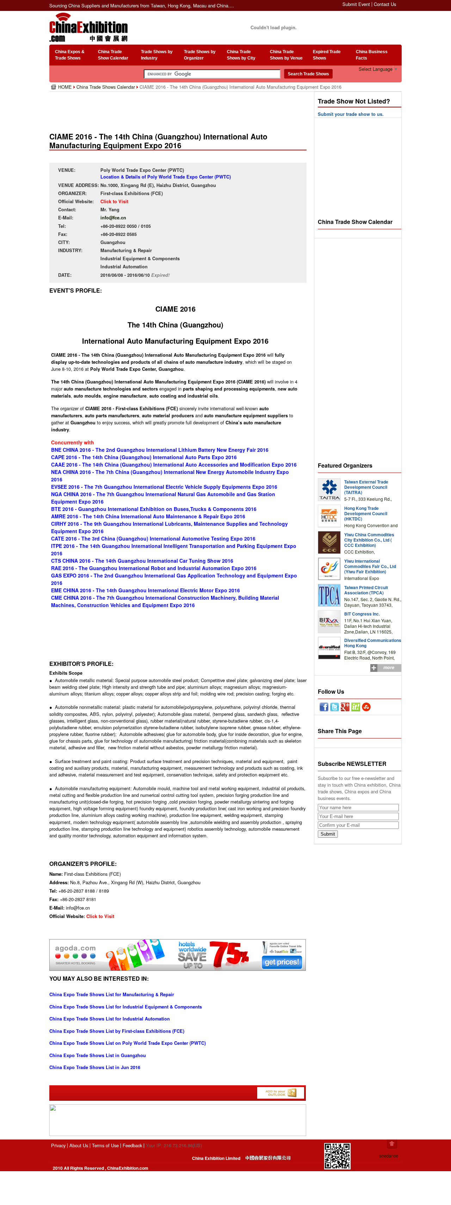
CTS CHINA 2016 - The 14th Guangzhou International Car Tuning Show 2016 (142, 560)
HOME (65, 86)
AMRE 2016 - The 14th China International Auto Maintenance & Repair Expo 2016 (148, 516)
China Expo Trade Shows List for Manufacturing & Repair (111, 994)
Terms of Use (105, 1145)
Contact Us (385, 4)
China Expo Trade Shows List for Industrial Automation (109, 1019)
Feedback (132, 1145)
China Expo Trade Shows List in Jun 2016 (94, 1067)
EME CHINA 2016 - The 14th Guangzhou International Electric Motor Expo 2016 (145, 590)
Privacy (58, 1145)
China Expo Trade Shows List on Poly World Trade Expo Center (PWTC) (127, 1043)
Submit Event (356, 4)
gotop (392, 1144)
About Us (78, 1145)
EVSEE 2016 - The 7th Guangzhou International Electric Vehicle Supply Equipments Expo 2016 (164, 486)
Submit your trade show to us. (351, 114)
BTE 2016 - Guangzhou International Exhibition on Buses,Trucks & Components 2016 (154, 508)
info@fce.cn (113, 217)
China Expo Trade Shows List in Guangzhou (97, 1055)
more (388, 667)
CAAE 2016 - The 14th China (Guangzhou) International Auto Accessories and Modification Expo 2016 (174, 464)
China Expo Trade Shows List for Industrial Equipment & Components (125, 1007)
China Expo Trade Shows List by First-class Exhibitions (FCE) (116, 1031)
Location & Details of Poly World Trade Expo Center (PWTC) (165, 177)
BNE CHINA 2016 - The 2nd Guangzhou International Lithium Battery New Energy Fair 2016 (159, 449)
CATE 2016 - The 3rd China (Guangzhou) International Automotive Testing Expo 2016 (153, 538)
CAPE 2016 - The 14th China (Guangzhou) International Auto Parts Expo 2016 (144, 457)
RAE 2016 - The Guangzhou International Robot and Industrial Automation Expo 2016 (154, 568)
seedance (388, 1155)
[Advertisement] (179, 109)
